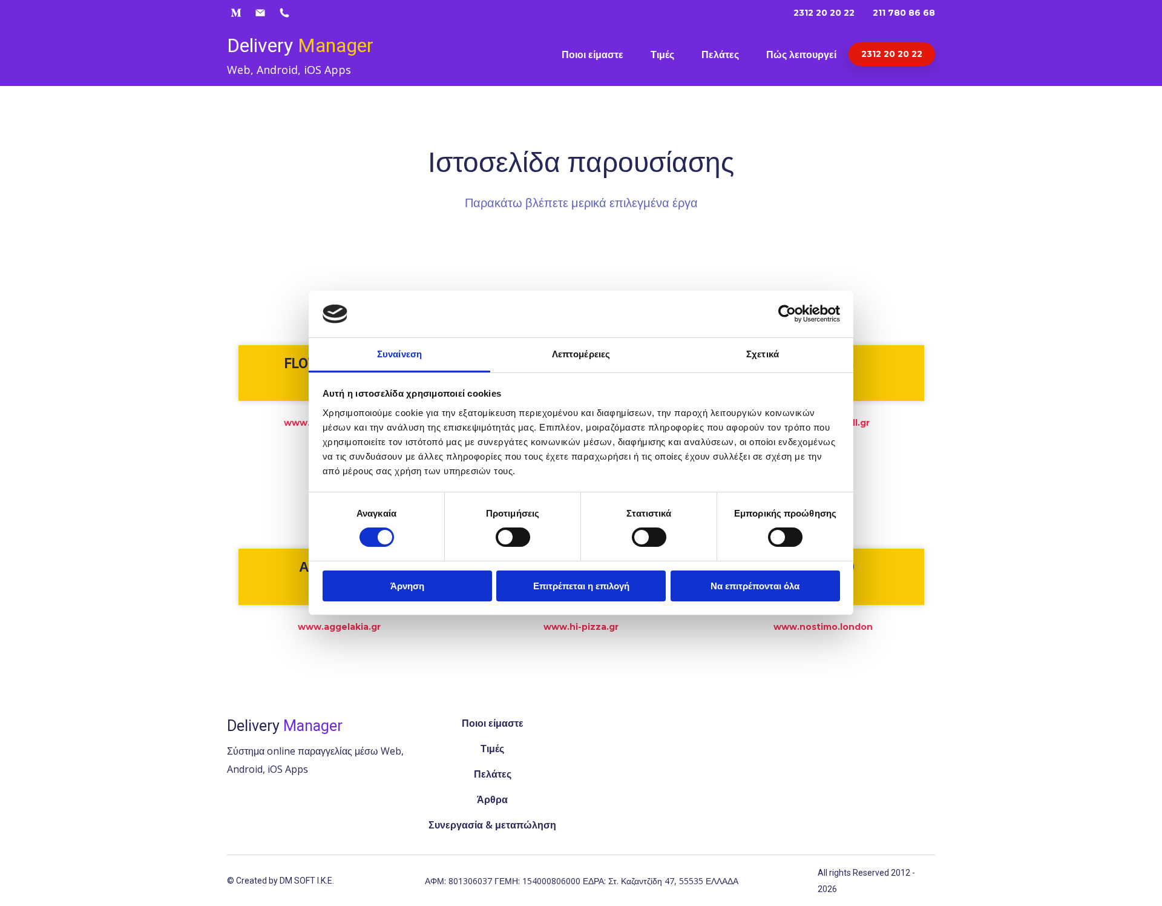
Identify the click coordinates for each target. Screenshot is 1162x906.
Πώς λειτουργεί (801, 54)
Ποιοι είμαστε (592, 54)
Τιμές (662, 54)
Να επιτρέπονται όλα (755, 586)
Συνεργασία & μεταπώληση (492, 825)
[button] (236, 13)
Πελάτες (720, 54)
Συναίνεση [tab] (399, 354)
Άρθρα (492, 799)
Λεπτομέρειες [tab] (581, 354)
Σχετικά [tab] (762, 354)
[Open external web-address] (669, 774)
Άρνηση (407, 586)
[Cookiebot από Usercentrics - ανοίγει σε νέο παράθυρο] (787, 314)
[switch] (513, 537)
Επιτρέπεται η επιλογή (581, 586)
